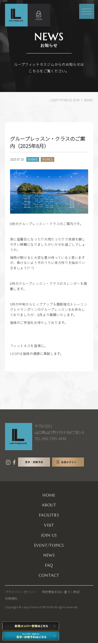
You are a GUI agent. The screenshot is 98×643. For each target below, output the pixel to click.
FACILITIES (49, 514)
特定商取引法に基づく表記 (61, 592)
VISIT (49, 525)
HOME (49, 495)
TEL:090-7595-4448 (50, 438)
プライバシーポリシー (21, 592)
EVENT (33, 159)
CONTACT (49, 575)
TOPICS (47, 159)
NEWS (49, 555)
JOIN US (49, 535)
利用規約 (11, 598)
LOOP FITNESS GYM (65, 100)
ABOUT (49, 504)
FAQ (49, 565)
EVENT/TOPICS (49, 545)
